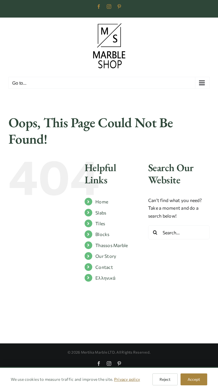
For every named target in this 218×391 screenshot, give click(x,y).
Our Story (105, 256)
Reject (165, 379)
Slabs (100, 212)
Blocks (102, 234)
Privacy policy (127, 379)
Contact (104, 267)
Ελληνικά (105, 277)
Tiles (100, 223)
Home (101, 201)
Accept (194, 379)
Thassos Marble (111, 245)
